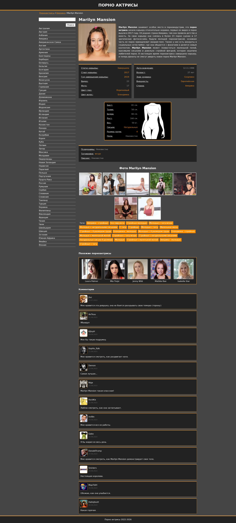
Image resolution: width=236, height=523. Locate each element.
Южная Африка (47, 238)
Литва (42, 149)
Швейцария (45, 228)
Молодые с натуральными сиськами (98, 227)
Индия (42, 104)
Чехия (42, 221)
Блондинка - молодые (124, 231)
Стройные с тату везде (124, 235)
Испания (43, 118)
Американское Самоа (50, 42)
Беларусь (43, 63)
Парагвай (44, 169)
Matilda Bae (160, 281)
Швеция (43, 231)
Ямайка (43, 241)
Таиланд (43, 200)
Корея (42, 138)
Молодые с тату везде (160, 223)
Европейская (187, 81)
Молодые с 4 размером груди (154, 231)
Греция (42, 90)
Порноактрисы (46, 13)
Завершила (123, 68)
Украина (43, 207)
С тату (123, 227)
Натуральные (131, 127)
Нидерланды (45, 159)
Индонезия (44, 107)
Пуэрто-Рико (45, 180)
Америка (60, 13)
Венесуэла (44, 80)
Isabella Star (184, 281)
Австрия (43, 32)
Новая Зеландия (47, 162)
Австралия (44, 28)
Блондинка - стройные (183, 231)
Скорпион (189, 77)
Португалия (45, 176)
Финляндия (45, 214)
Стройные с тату (88, 244)
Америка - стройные (97, 223)
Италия (42, 121)
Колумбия (44, 135)
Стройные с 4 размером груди (95, 231)
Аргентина (44, 49)
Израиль (43, 100)
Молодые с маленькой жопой (95, 235)
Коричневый (123, 90)
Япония (42, 245)
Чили (41, 224)
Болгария (44, 70)
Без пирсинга (117, 223)
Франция (43, 217)
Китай (42, 131)
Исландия (44, 114)
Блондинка (123, 94)
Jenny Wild (138, 281)
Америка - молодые (170, 240)
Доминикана (45, 97)
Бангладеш (45, 56)
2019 (126, 77)
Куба (41, 142)
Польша (43, 173)
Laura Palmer (91, 281)
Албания (43, 35)
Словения (44, 197)
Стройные (134, 227)
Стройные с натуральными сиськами (158, 235)
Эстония (43, 235)
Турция (42, 204)
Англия (42, 45)
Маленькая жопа (169, 227)
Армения (43, 52)
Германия (44, 87)
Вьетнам (43, 83)
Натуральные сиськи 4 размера (96, 240)
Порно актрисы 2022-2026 (118, 519)
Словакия (44, 193)
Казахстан (44, 125)
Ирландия (44, 111)
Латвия (42, 145)
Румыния (43, 186)
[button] (90, 184)
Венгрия (43, 76)
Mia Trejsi (114, 281)
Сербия (42, 190)
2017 (126, 72)
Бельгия (43, 66)
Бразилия (44, 73)
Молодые (120, 240)
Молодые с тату (149, 227)
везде (98, 154)
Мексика (43, 152)
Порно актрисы (118, 5)
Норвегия (44, 166)
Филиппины (45, 210)
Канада (42, 128)
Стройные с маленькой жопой (142, 240)
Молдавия (44, 155)
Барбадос (44, 59)
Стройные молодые (137, 223)
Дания (42, 94)
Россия (42, 183)
